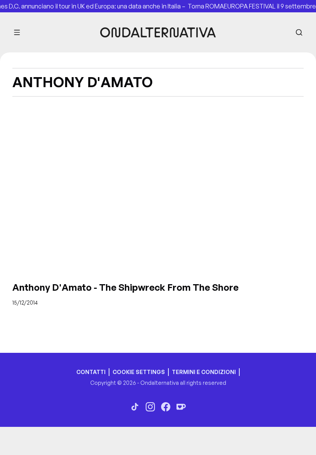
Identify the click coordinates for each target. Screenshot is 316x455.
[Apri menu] (17, 32)
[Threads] (135, 406)
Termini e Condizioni (204, 372)
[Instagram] (150, 406)
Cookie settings (139, 372)
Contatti (91, 372)
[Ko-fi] (181, 406)
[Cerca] (299, 32)
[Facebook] (165, 406)
